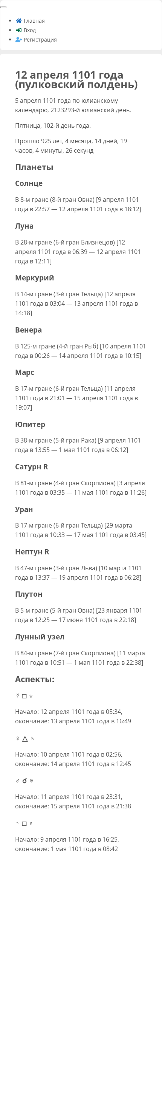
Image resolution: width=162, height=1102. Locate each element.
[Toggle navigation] (3, 7)
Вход (29, 30)
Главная (33, 20)
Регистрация (39, 39)
